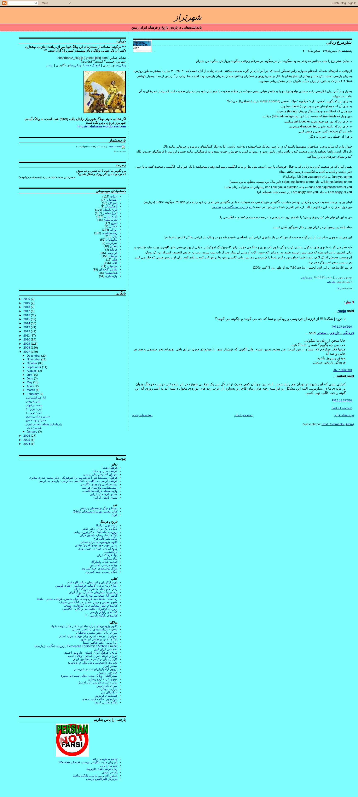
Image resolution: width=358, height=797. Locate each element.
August (32, 370)
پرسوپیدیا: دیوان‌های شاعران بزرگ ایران (93, 592)
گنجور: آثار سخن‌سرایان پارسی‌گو (97, 595)
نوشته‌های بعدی (142, 415)
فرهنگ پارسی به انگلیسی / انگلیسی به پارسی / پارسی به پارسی (78, 481)
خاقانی (113, 226)
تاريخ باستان (110, 209)
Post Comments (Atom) (338, 424)
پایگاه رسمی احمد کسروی (101, 571)
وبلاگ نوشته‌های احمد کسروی (99, 568)
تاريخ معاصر (110, 213)
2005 (27, 439)
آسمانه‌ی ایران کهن (105, 649)
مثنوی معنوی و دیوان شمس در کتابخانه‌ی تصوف (88, 602)
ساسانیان (111, 239)
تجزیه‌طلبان (110, 219)
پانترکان (112, 203)
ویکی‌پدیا (120, 65)
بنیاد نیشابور (110, 558)
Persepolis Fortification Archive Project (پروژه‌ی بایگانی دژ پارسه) (76, 646)
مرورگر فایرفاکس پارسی (101, 778)
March (31, 389)
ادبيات (113, 196)
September (34, 367)
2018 (27, 307)
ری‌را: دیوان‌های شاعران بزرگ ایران (95, 589)
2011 (26, 335)
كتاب (114, 262)
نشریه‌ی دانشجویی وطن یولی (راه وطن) (92, 662)
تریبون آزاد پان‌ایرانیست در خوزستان (95, 669)
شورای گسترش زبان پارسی (100, 474)
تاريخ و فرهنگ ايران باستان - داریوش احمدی (90, 652)
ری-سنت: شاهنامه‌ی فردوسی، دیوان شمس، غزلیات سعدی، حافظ (77, 599)
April (30, 386)
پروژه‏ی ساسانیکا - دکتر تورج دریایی (95, 532)
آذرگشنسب (110, 552)
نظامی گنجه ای (108, 269)
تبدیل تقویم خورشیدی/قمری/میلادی (96, 545)
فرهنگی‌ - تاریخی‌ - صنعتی (335, 333)
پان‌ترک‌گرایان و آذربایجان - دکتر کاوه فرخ (92, 582)
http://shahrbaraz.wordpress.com (101, 126)
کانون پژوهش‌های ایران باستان (99, 542)
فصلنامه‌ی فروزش (106, 695)
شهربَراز (188, 17)
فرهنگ (113, 256)
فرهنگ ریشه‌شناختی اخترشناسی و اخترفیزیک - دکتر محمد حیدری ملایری (73, 477)
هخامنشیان (111, 272)
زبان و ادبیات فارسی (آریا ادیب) (98, 682)
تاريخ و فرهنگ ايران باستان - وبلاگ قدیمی (92, 656)
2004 (27, 443)
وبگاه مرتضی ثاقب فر (104, 565)
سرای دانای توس (107, 685)
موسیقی (112, 266)
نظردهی (331, 281)
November (34, 359)
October (32, 363)
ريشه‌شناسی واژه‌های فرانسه (99, 487)
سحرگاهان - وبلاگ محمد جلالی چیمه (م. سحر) (89, 675)
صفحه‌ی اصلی (243, 415)
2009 (27, 343)
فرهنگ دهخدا (91, 65)
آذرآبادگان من (109, 692)
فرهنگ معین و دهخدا (104, 471)
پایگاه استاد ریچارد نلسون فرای (98, 535)
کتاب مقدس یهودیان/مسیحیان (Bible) (95, 511)
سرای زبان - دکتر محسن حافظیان (96, 632)
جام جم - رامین (108, 672)
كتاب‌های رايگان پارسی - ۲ (101, 615)
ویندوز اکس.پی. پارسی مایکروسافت (95, 775)
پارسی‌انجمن (109, 772)
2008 (27, 347)
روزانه (113, 229)
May (30, 382)
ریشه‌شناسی (109, 233)
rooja (341, 311)
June (30, 378)
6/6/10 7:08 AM (342, 370)
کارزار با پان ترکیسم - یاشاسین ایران (95, 659)
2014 (27, 323)
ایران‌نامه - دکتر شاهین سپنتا (100, 642)
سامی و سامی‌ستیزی (38, 416)
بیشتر (49, 65)
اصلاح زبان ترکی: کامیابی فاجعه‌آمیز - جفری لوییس (86, 585)
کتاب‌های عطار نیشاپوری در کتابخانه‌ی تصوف (90, 605)
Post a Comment (341, 408)
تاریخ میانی (110, 216)
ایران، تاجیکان (108, 689)
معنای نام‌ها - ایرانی (105, 497)
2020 (27, 298)
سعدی (113, 246)
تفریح (114, 223)
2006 (27, 435)
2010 (27, 339)
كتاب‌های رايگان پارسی (103, 612)
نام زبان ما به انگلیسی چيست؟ (232, 207)
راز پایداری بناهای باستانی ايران (44, 424)
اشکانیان (112, 199)
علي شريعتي (33, 401)
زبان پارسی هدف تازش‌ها (102, 768)
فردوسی (112, 252)
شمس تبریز (110, 665)
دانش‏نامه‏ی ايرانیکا (106, 525)
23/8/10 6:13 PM (342, 400)
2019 (27, 303)
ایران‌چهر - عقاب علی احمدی (99, 699)
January (32, 431)
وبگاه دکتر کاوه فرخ (105, 538)
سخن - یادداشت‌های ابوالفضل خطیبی (94, 629)
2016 (27, 315)
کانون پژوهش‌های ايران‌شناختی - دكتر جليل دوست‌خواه (84, 626)
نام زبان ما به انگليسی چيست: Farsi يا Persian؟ (87, 762)
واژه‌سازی (111, 276)
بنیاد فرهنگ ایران (107, 555)
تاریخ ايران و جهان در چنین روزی (97, 548)
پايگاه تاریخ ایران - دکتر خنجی (99, 528)
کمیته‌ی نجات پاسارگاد (104, 561)
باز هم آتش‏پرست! (36, 397)
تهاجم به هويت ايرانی (104, 759)
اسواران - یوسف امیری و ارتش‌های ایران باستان (88, 636)
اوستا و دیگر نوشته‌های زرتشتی (98, 508)
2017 (27, 311)
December (34, 355)
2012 (27, 331)
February (33, 393)
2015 (27, 319)
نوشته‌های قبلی (344, 415)
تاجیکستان (111, 206)
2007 (27, 351)
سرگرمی (111, 243)
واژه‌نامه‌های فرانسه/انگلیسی (99, 491)
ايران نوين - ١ (34, 412)
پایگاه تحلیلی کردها (106, 702)
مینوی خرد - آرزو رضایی (102, 679)
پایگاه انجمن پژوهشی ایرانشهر (98, 639)
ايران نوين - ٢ (34, 409)
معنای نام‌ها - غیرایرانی (103, 494)
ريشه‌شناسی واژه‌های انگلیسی (98, 484)
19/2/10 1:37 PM (342, 326)
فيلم (114, 259)
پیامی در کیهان (34, 405)
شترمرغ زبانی (339, 42)
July (30, 374)
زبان (339, 288)
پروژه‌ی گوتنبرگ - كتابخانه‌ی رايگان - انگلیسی (89, 608)
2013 (27, 327)
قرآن (114, 514)
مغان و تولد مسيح (36, 420)
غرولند (113, 249)
